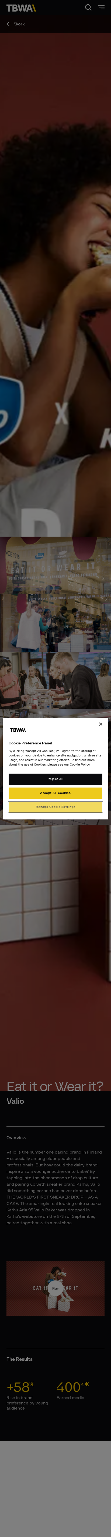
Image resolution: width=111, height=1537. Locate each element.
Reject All (56, 779)
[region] (55, 768)
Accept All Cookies (55, 793)
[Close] (101, 724)
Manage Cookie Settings (55, 807)
